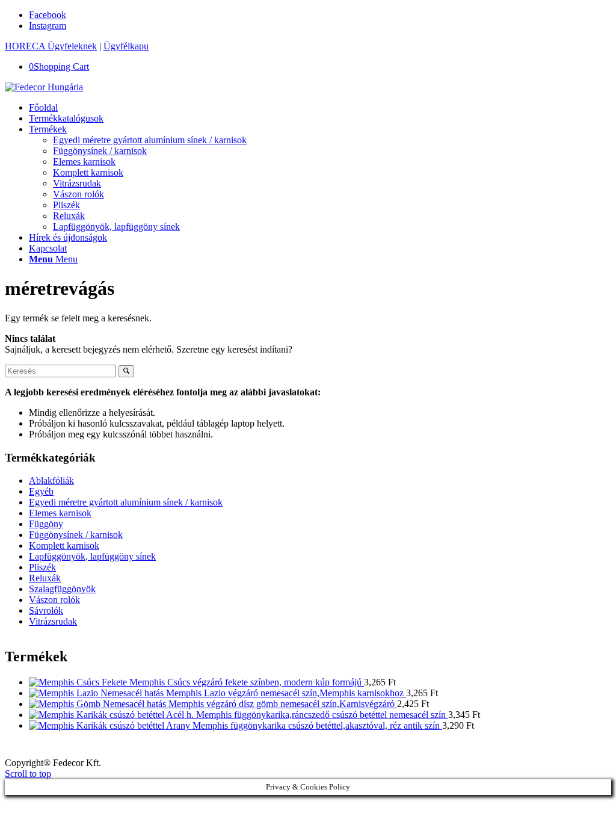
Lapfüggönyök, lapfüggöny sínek (92, 556)
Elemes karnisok (60, 513)
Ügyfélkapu (126, 46)
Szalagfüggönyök (62, 589)
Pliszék (42, 567)
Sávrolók (46, 610)
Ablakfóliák (51, 480)
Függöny (46, 524)
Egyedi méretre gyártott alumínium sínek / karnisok (126, 502)
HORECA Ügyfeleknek (51, 46)
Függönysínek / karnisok (76, 535)
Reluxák (45, 578)
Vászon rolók (54, 600)
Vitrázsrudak (53, 621)
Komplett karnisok (64, 545)
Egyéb (41, 491)
